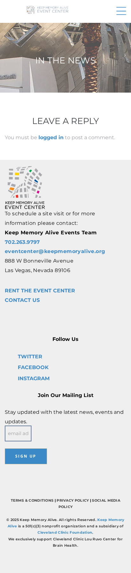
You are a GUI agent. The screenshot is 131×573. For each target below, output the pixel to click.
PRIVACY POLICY (73, 500)
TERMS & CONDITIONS (32, 500)
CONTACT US (22, 300)
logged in (51, 137)
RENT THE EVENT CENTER (40, 291)
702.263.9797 (22, 242)
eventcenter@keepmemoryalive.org (55, 251)
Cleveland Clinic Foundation (65, 532)
